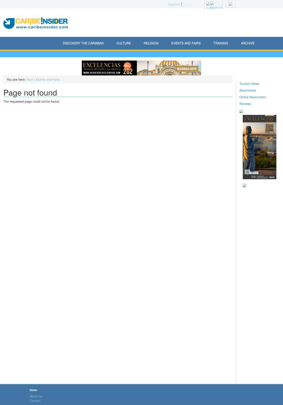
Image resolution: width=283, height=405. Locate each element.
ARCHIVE (247, 43)
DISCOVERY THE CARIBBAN (83, 43)
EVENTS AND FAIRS (186, 43)
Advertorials (247, 90)
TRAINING (220, 43)
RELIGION (151, 43)
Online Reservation (252, 97)
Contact (35, 400)
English (188, 4)
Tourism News (249, 83)
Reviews (245, 103)
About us (36, 396)
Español (174, 4)
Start (30, 79)
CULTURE (124, 43)
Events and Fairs (48, 79)
